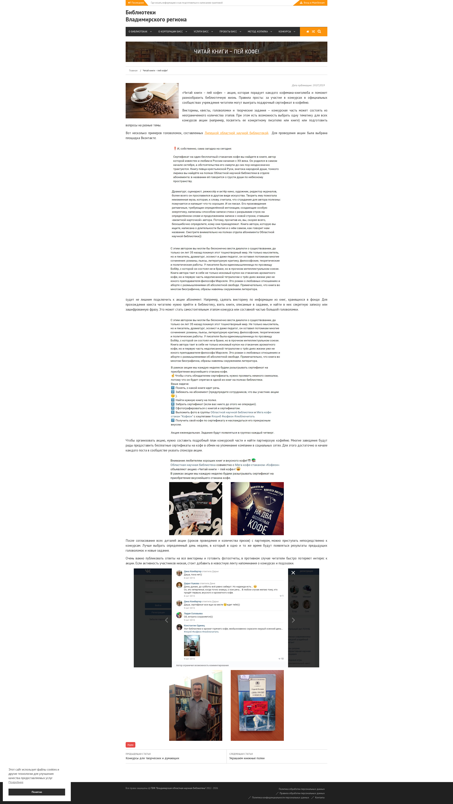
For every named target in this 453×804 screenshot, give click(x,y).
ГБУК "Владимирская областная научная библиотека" (178, 788)
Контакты (320, 797)
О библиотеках (138, 31)
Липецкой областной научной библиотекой (236, 133)
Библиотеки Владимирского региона (156, 15)
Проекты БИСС (228, 31)
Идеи (130, 744)
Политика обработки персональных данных (302, 789)
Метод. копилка (258, 31)
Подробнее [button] (15, 782)
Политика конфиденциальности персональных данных (280, 797)
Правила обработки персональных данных (302, 793)
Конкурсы (285, 31)
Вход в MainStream (314, 2)
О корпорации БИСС (170, 31)
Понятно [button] (37, 792)
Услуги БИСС (201, 31)
